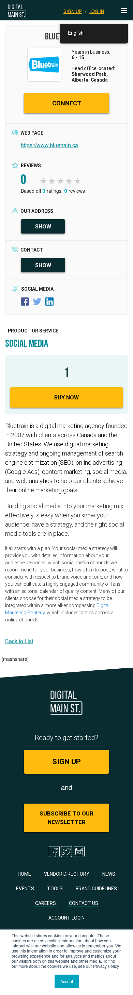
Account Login (66, 918)
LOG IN (96, 11)
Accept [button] (66, 981)
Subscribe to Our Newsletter (66, 818)
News (108, 874)
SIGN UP (72, 11)
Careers (45, 903)
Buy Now (66, 397)
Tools (55, 889)
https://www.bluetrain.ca (49, 145)
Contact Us (83, 903)
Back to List (19, 641)
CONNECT (66, 103)
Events (25, 889)
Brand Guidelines (96, 889)
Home (24, 874)
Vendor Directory (66, 874)
